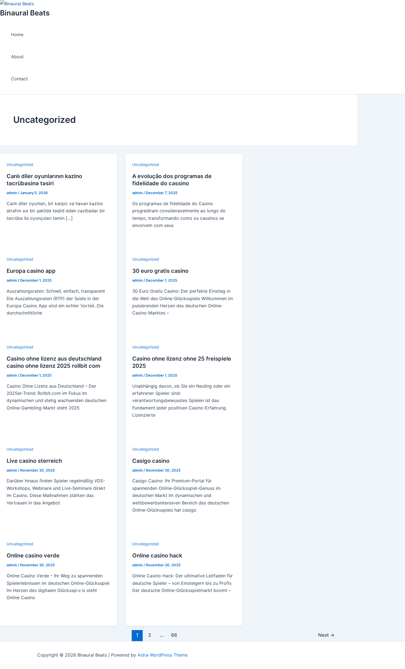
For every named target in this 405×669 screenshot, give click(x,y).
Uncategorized (20, 164)
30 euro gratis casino (160, 271)
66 (174, 635)
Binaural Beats (25, 13)
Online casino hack (157, 555)
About (17, 56)
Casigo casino (150, 461)
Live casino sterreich (34, 461)
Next (326, 635)
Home (17, 34)
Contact (19, 78)
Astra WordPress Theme (162, 655)
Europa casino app (31, 271)
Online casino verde (33, 555)
